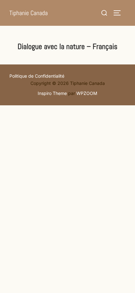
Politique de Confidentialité (36, 76)
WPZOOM (86, 93)
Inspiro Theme (52, 93)
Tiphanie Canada (28, 13)
